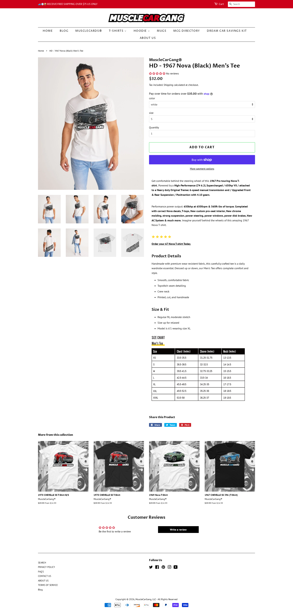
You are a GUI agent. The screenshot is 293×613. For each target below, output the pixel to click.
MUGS (161, 31)
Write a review (178, 529)
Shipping (168, 85)
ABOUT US (148, 38)
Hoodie (141, 31)
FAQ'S (41, 571)
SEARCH (42, 562)
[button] (157, 73)
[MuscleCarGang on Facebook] (157, 567)
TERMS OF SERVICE (48, 585)
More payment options (202, 168)
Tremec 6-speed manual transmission (202, 190)
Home (41, 51)
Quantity (154, 127)
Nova (170, 211)
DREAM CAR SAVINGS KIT (227, 31)
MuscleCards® (88, 31)
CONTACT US (44, 576)
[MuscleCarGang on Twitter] (151, 567)
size (151, 112)
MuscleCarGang (143, 599)
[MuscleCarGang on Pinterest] (163, 567)
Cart (221, 4)
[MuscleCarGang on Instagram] (169, 567)
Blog (64, 31)
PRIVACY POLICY (46, 567)
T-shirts (116, 31)
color (152, 98)
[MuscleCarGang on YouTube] (176, 567)
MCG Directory (186, 31)
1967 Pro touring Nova (223, 181)
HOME (48, 31)
